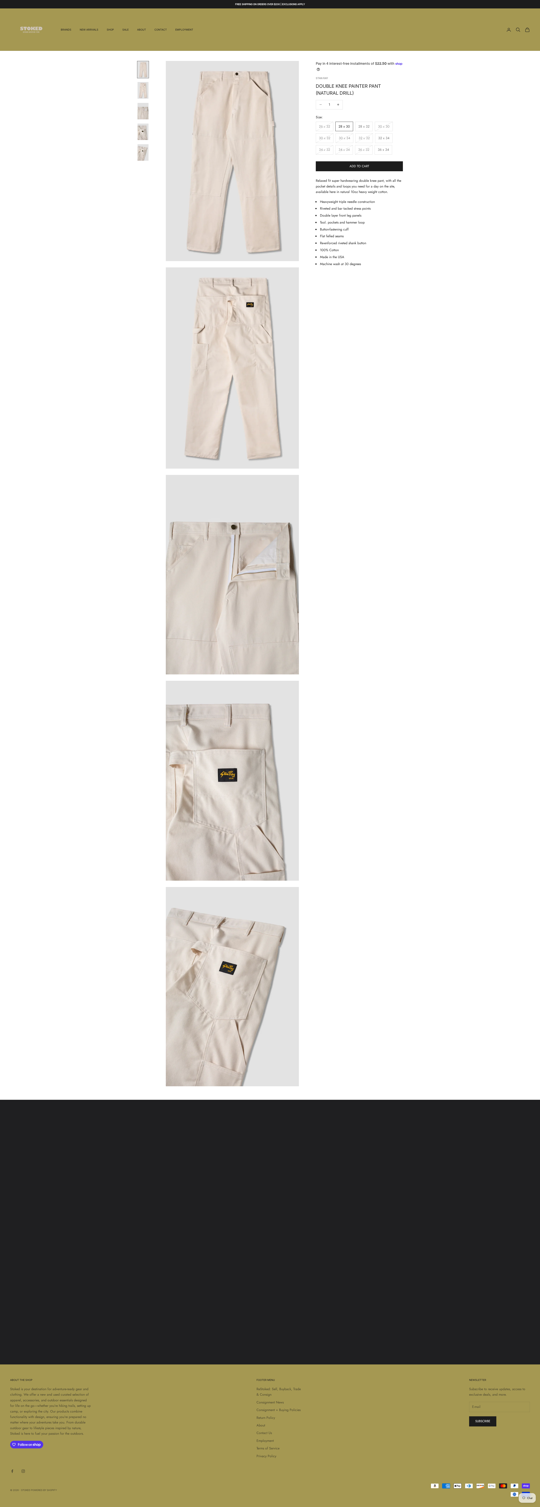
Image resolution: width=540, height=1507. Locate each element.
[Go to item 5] (143, 152)
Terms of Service (267, 1448)
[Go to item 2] (143, 90)
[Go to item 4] (143, 131)
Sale (125, 29)
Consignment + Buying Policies (278, 1409)
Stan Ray (322, 78)
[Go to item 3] (143, 111)
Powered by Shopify (44, 1490)
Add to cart (359, 166)
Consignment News (270, 1402)
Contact (160, 29)
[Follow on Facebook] (12, 1471)
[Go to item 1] (143, 69)
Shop (110, 29)
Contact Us (264, 1432)
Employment (184, 29)
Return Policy (265, 1417)
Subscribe (482, 1421)
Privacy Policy (266, 1456)
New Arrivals (89, 29)
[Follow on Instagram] (23, 1471)
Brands (66, 29)
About (141, 29)
